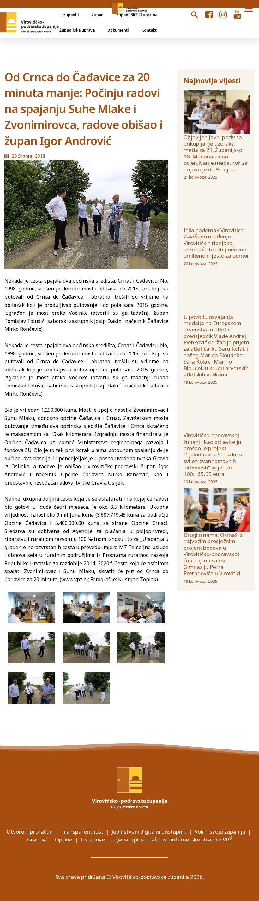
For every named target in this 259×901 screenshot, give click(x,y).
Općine (63, 839)
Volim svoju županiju (220, 831)
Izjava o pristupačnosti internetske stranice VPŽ (172, 839)
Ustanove (93, 839)
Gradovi (37, 839)
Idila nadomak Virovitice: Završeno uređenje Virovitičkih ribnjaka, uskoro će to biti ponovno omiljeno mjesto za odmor (216, 243)
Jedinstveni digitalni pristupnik (148, 831)
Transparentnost (82, 831)
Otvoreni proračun (30, 831)
